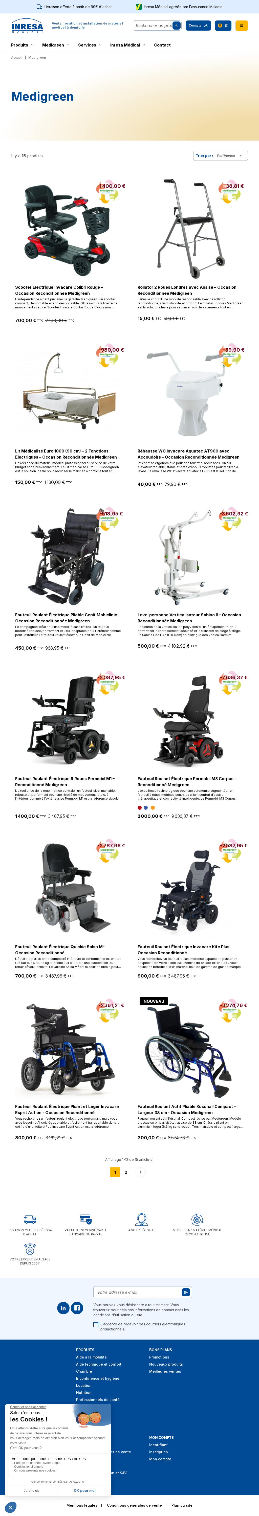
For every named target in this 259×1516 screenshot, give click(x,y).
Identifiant (158, 1445)
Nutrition (84, 1392)
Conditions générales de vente (134, 1505)
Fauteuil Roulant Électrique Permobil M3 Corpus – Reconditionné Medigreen (187, 781)
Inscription (158, 1452)
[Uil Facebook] (77, 1308)
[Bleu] (146, 808)
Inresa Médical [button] (125, 45)
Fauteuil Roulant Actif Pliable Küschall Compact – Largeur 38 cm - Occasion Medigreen (187, 1109)
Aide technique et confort (98, 1364)
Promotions (159, 1357)
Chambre (84, 1371)
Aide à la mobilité (91, 1357)
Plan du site (181, 1505)
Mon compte (160, 1459)
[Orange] (153, 808)
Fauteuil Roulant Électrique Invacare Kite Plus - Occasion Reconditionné (185, 949)
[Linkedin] (63, 1308)
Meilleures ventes (165, 1371)
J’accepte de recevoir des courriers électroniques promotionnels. (142, 1326)
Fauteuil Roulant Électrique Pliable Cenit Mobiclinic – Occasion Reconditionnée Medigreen (67, 617)
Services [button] (87, 45)
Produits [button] (19, 45)
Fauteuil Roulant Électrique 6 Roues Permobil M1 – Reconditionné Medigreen (65, 781)
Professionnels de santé (98, 1399)
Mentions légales (82, 1505)
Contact (162, 45)
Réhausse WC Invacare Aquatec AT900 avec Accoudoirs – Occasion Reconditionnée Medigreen (189, 454)
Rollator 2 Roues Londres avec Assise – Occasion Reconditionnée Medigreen (187, 290)
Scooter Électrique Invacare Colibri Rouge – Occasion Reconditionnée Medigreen (59, 290)
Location (84, 1385)
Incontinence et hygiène (97, 1378)
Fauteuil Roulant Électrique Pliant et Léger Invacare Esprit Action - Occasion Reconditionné (67, 1109)
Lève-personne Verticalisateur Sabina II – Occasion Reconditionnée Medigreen (189, 617)
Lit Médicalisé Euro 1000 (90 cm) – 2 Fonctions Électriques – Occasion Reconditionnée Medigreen (66, 454)
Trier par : (204, 155)
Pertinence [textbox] (226, 155)
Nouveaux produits (166, 1364)
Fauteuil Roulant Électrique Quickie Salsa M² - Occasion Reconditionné (61, 949)
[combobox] (230, 156)
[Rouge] (140, 808)
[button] (198, 25)
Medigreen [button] (53, 45)
